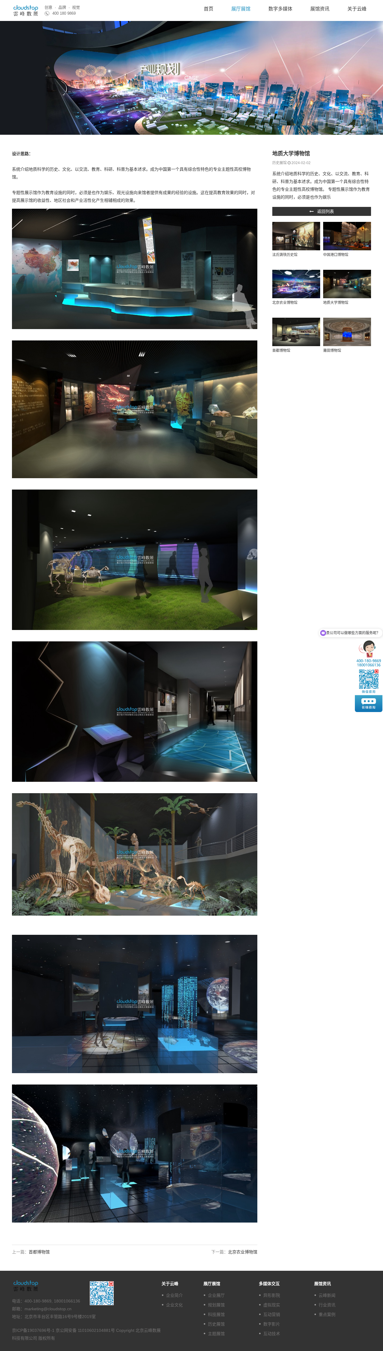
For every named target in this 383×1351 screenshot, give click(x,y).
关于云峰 (357, 8)
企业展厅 (216, 1295)
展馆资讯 (319, 8)
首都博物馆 (281, 351)
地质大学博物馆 (335, 303)
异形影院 (271, 1295)
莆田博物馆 (332, 351)
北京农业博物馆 (284, 303)
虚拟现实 (271, 1304)
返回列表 (324, 211)
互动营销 (271, 1314)
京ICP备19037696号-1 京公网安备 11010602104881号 (64, 1330)
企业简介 (174, 1295)
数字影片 (271, 1324)
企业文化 (174, 1304)
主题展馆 (216, 1333)
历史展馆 (216, 1324)
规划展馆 (216, 1304)
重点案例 (327, 1314)
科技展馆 (216, 1314)
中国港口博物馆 (335, 255)
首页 (208, 8)
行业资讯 (327, 1304)
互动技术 (271, 1333)
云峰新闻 (327, 1295)
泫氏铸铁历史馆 (284, 255)
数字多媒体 (280, 8)
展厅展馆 (240, 8)
